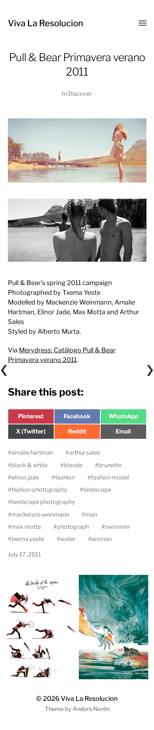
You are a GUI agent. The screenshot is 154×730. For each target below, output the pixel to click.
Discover (80, 93)
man (91, 514)
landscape (97, 489)
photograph (73, 526)
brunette (109, 465)
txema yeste (27, 538)
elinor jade (25, 477)
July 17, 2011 (24, 554)
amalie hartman (32, 452)
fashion (65, 477)
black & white (29, 465)
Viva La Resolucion (45, 23)
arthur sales (84, 452)
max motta (26, 526)
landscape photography (43, 501)
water (68, 538)
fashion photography (39, 489)
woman (102, 538)
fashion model (110, 477)
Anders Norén (91, 709)
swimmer (117, 526)
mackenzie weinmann (40, 514)
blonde (73, 465)
